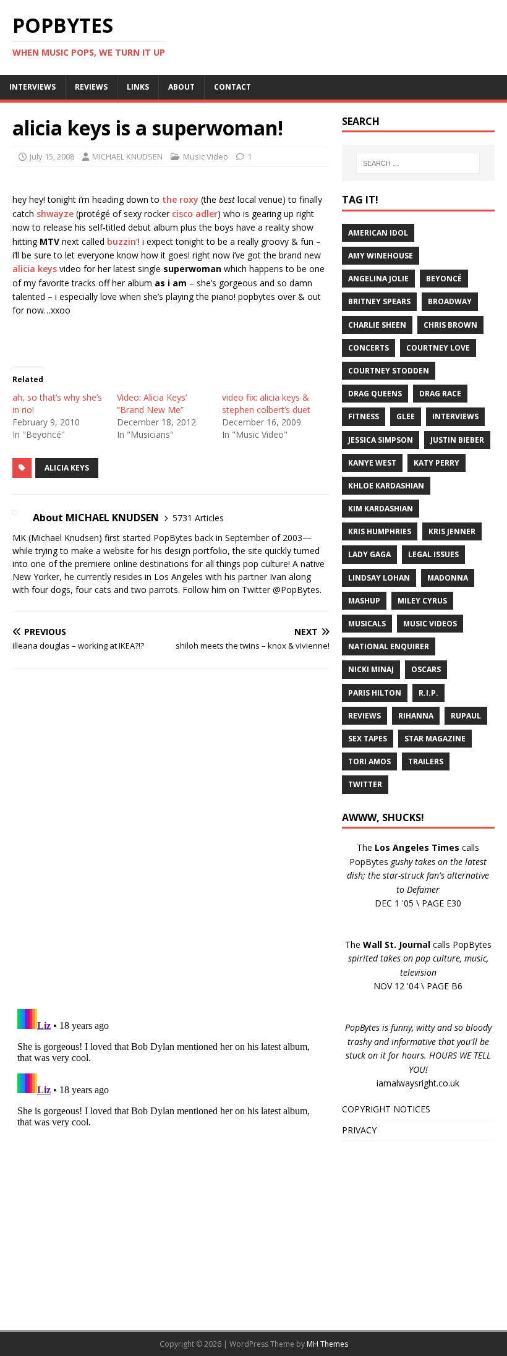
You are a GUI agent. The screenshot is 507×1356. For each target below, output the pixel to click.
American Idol (378, 233)
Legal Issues (433, 554)
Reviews (364, 715)
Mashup (364, 600)
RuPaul (466, 715)
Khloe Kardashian (386, 485)
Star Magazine (435, 738)
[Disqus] (171, 838)
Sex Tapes (367, 738)
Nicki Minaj (371, 669)
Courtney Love (438, 348)
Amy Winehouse (380, 255)
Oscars (426, 669)
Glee (405, 416)
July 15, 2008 (52, 156)
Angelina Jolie (378, 278)
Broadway (450, 301)
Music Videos (430, 623)
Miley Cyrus (422, 600)
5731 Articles (198, 518)
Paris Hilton (374, 693)
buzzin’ (122, 241)
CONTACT (232, 87)
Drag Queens (375, 393)
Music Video (205, 156)
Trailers (425, 761)
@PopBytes (296, 589)
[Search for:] (418, 163)
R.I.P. (428, 693)
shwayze (55, 214)
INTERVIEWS (32, 87)
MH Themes (327, 1344)
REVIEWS (91, 87)
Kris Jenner (451, 531)
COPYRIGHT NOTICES (386, 1109)
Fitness (363, 416)
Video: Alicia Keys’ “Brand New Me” (152, 403)
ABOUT (181, 87)
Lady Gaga (369, 554)
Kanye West (372, 463)
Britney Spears (379, 301)
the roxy (180, 199)
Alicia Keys (67, 468)
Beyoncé (444, 278)
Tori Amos (369, 761)
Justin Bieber (457, 440)
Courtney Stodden (388, 370)
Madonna (447, 578)
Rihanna (415, 715)
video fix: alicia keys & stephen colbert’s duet (266, 403)
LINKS (138, 87)
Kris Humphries (379, 531)
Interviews (455, 416)
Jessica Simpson (380, 440)
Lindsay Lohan (379, 578)
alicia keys (34, 269)
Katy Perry (436, 463)
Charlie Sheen (377, 325)
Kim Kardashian (380, 508)
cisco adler (195, 214)
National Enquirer (388, 646)
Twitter (365, 784)
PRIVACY (359, 1130)
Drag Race (440, 393)
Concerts (368, 348)
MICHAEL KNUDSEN (127, 156)
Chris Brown (450, 325)
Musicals (367, 623)
